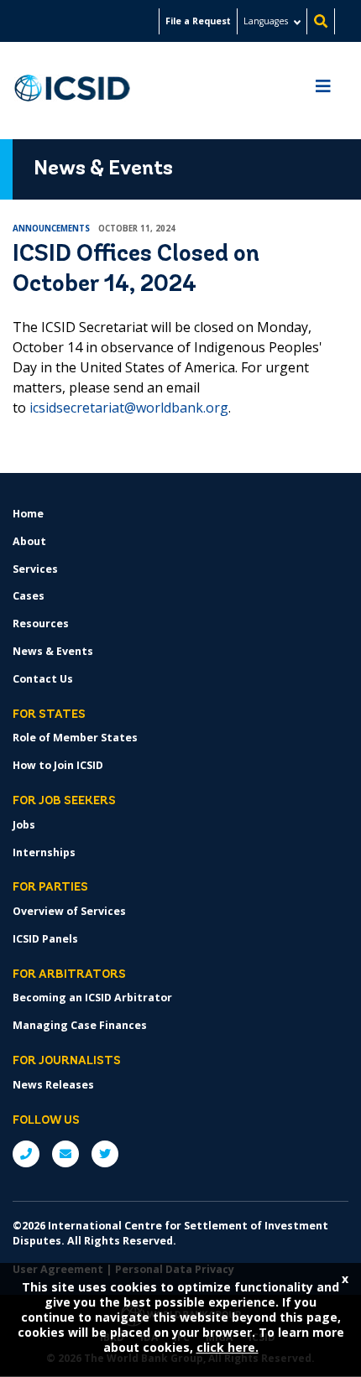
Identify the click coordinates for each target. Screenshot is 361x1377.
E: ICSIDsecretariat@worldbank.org (65, 1154)
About (29, 541)
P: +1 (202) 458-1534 (26, 1154)
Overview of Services (69, 911)
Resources (41, 623)
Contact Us (43, 679)
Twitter (105, 1154)
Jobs (24, 825)
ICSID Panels (45, 939)
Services (35, 569)
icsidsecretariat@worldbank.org (128, 407)
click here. (227, 1347)
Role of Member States (75, 737)
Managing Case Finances (80, 1025)
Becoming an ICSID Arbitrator (92, 997)
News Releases (53, 1085)
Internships (44, 852)
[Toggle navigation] (323, 90)
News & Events (53, 651)
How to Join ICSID (58, 765)
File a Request (198, 21)
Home (28, 514)
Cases (28, 596)
